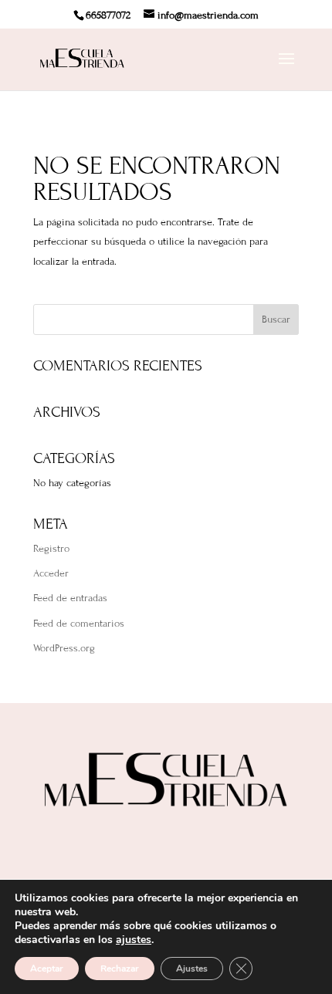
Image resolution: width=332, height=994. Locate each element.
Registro (51, 549)
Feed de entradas (70, 598)
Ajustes (192, 968)
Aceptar (46, 968)
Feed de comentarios (78, 623)
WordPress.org (64, 648)
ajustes (133, 940)
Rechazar (119, 968)
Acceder (51, 573)
